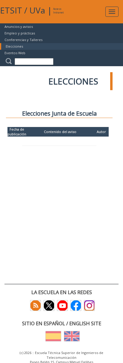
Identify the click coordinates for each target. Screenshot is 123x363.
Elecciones (14, 46)
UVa (37, 10)
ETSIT (11, 10)
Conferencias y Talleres (23, 39)
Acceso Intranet (58, 10)
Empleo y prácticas (19, 33)
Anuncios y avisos (18, 26)
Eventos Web (14, 53)
